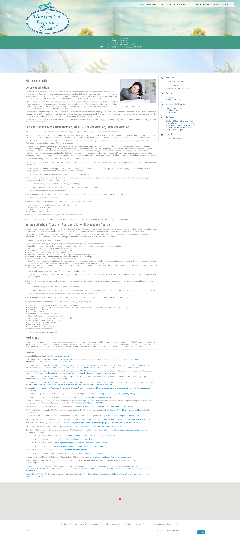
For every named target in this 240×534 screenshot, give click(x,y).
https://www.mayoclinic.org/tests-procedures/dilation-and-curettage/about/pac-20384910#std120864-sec (110, 419)
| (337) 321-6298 (174, 81)
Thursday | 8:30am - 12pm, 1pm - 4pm (180, 127)
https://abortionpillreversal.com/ (58, 356)
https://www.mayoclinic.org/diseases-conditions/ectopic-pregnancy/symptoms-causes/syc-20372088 (100, 422)
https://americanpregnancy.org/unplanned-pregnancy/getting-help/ (113, 393)
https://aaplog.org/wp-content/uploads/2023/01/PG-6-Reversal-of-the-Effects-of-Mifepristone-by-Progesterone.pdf (71, 384)
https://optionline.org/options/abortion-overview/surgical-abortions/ (79, 446)
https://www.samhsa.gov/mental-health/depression (112, 457)
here (129, 219)
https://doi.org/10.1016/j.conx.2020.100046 (40, 462)
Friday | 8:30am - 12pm (174, 129)
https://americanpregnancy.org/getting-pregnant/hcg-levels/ (88, 397)
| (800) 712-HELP (176, 88)
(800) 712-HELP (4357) (122, 42)
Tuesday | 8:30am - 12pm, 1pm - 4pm (180, 123)
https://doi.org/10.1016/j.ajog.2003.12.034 (88, 403)
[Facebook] (120, 531)
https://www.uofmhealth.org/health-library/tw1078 (120, 415)
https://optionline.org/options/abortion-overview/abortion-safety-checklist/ (87, 435)
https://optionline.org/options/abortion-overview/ (74, 439)
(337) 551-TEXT (122, 40)
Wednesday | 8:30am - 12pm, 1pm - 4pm (181, 125)
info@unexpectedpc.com (175, 138)
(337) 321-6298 (122, 38)
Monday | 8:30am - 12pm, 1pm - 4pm (179, 121)
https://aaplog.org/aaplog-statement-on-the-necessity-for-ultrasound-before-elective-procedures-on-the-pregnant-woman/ (79, 373)
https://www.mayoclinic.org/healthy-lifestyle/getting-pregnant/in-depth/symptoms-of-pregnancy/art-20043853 (88, 431)
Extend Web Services (177, 530)
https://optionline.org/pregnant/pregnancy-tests (87, 453)
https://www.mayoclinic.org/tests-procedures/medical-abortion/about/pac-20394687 (91, 426)
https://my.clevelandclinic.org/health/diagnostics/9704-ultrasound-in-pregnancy (104, 406)
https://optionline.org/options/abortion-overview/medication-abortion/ (81, 442)
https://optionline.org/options (76, 450)
